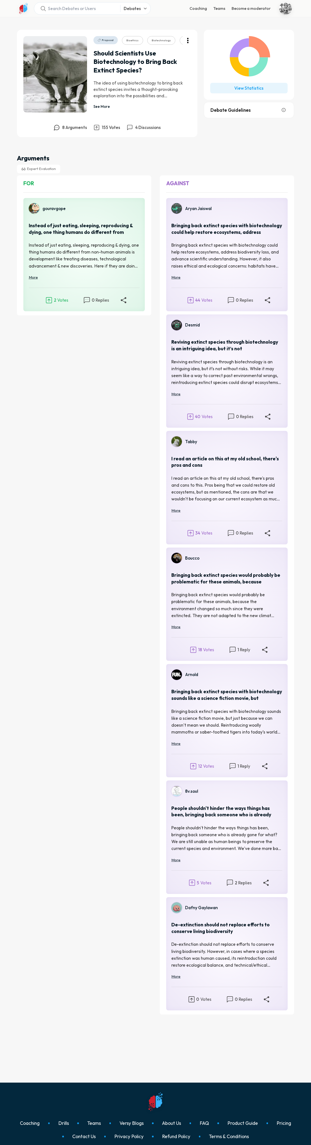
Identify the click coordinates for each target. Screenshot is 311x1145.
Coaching (198, 8)
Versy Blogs (131, 1123)
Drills (63, 1123)
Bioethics (132, 40)
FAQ (204, 1123)
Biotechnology (161, 40)
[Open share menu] (123, 300)
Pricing (284, 1123)
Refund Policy (176, 1136)
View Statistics (249, 88)
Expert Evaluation (41, 168)
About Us (171, 1123)
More (33, 277)
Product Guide (242, 1123)
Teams (219, 8)
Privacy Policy (129, 1136)
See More (101, 106)
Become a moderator (251, 8)
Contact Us (84, 1136)
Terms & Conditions (229, 1136)
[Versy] (23, 8)
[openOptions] (188, 40)
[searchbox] (75, 8)
